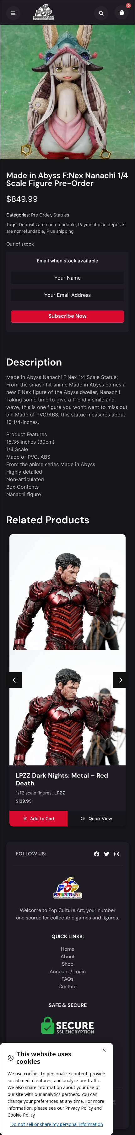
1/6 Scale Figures (33, 793)
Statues (61, 214)
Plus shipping (60, 231)
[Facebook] (96, 854)
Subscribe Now (67, 315)
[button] (5, 91)
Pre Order (41, 214)
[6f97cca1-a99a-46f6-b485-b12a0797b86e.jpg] (67, 92)
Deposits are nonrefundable (47, 224)
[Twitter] (106, 854)
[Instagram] (116, 854)
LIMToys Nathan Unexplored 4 (61, 775)
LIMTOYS (63, 793)
